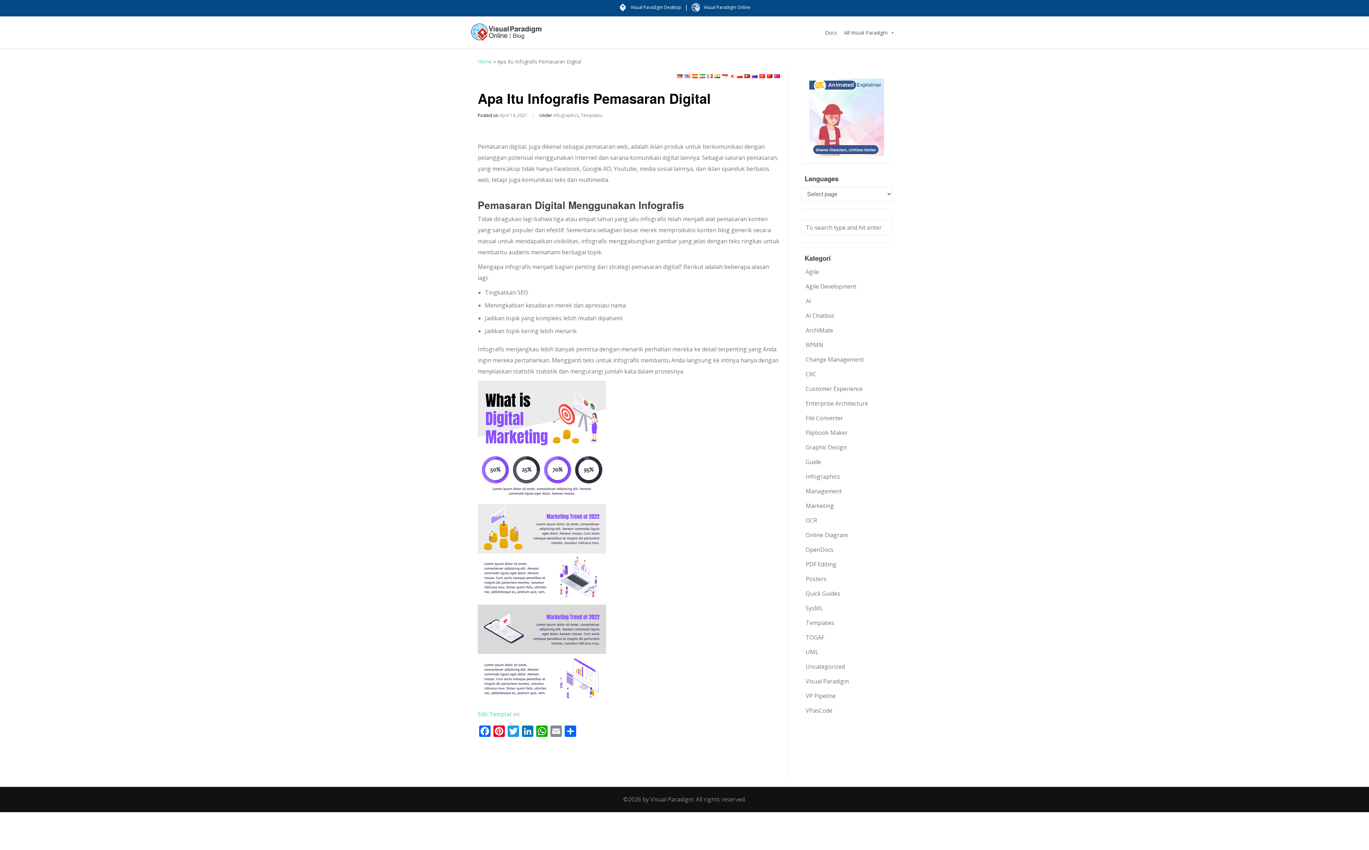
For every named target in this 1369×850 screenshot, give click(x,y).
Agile (812, 272)
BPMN (814, 345)
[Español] (695, 76)
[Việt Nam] (762, 76)
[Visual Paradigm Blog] (506, 36)
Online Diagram (827, 535)
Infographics (566, 115)
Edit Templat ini (498, 714)
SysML (814, 608)
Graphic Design (826, 447)
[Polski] (740, 76)
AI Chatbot (820, 316)
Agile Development (831, 286)
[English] (687, 76)
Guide (813, 462)
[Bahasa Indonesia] (725, 76)
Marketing (820, 506)
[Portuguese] (747, 76)
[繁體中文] (777, 76)
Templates (591, 115)
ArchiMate (819, 330)
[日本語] (732, 76)
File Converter (824, 418)
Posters (816, 579)
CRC (811, 374)
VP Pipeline (821, 696)
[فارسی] (702, 76)
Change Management (835, 359)
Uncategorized (825, 667)
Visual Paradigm (827, 681)
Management (824, 491)
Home (485, 61)
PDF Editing (821, 564)
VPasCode (819, 710)
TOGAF (815, 637)
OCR (811, 520)
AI (808, 301)
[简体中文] (770, 76)
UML (812, 652)
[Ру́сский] (755, 76)
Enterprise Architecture (837, 403)
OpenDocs (820, 550)
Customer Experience (834, 389)
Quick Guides (823, 593)
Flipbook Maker (827, 433)
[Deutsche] (680, 76)
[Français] (710, 76)
